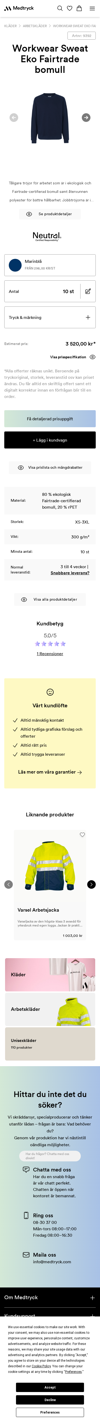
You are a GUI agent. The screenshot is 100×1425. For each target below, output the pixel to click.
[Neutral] (47, 237)
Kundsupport (19, 1316)
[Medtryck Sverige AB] (19, 8)
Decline (50, 1400)
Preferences (50, 1412)
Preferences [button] (73, 1372)
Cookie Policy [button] (41, 1366)
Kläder (10, 26)
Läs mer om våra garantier (47, 772)
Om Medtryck (21, 1297)
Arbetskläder (35, 26)
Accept (50, 1387)
